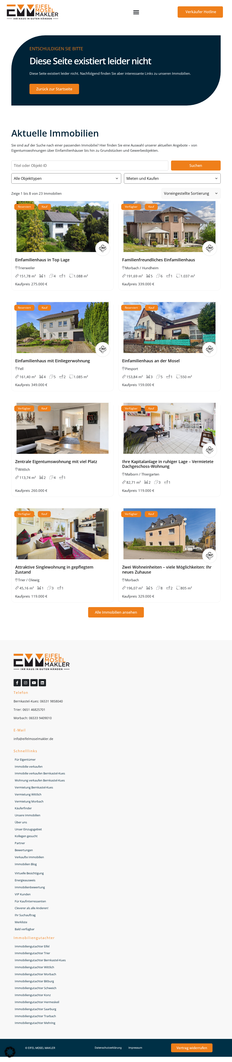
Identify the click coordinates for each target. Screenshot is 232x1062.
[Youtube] (34, 682)
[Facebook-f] (17, 682)
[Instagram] (25, 682)
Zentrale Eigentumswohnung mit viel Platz (56, 461)
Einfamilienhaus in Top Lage (42, 259)
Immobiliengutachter (34, 937)
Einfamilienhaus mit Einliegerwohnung (52, 360)
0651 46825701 (34, 709)
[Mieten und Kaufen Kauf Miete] (172, 178)
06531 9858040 (51, 701)
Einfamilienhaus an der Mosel (151, 360)
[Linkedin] (42, 682)
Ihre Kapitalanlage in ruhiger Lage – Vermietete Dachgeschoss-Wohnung (167, 464)
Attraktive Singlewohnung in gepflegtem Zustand (54, 569)
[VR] (102, 248)
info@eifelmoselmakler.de (33, 739)
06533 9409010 (40, 718)
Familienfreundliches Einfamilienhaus (158, 259)
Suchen (195, 165)
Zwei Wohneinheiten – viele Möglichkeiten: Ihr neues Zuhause (167, 569)
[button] (136, 12)
